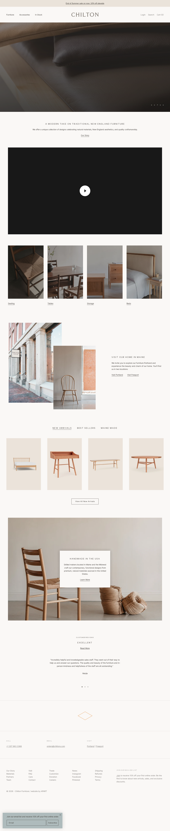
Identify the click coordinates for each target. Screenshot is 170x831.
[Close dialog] (60, 814)
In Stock (38, 15)
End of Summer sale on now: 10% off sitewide (85, 3)
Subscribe (52, 823)
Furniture (10, 15)
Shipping (99, 771)
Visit (30, 771)
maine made (109, 428)
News (74, 771)
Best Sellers (86, 428)
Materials (10, 774)
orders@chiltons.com (56, 746)
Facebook (76, 777)
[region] (85, 67)
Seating (11, 303)
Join (118, 775)
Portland (90, 746)
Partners (10, 777)
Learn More (85, 579)
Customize (53, 774)
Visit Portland (117, 375)
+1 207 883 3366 (14, 746)
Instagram (76, 774)
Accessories (24, 15)
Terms (97, 780)
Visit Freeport (133, 375)
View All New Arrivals (85, 501)
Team (8, 780)
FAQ (30, 774)
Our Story (85, 135)
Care (31, 777)
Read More (85, 648)
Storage (90, 303)
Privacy (98, 777)
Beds (129, 303)
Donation (53, 777)
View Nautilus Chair (99, 71)
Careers (52, 780)
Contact (32, 780)
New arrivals (62, 428)
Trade (51, 771)
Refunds (98, 774)
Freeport (99, 746)
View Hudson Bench (70, 71)
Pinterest (76, 780)
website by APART (39, 791)
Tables (50, 303)
